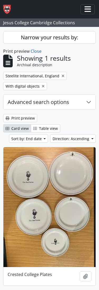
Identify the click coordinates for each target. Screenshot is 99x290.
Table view (48, 128)
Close (36, 51)
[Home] (9, 9)
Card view (19, 128)
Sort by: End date (27, 138)
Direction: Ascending (71, 138)
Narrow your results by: (49, 37)
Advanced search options (38, 102)
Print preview (22, 118)
